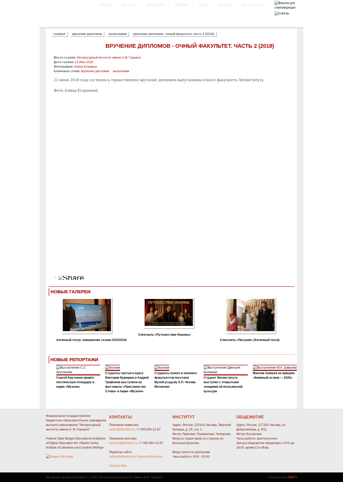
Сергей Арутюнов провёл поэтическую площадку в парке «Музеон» (75, 382)
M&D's (292, 477)
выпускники (118, 34)
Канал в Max (118, 465)
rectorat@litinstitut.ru (123, 443)
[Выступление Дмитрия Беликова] (226, 372)
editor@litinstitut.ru (122, 456)
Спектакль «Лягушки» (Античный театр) (249, 340)
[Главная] (285, 7)
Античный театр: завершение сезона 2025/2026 (91, 340)
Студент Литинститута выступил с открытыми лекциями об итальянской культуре (223, 384)
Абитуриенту (154, 4)
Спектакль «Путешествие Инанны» (164, 334)
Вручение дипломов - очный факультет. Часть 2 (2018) (173, 34)
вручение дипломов (87, 34)
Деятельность (251, 4)
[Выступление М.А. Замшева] (275, 367)
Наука (202, 4)
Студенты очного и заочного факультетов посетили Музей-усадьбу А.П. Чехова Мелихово (175, 379)
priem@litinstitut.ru (122, 429)
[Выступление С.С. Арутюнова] (78, 372)
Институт (128, 4)
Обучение (181, 4)
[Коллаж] (112, 367)
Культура (224, 4)
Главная (105, 4)
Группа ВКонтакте (150, 456)
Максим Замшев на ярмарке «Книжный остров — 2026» (274, 375)
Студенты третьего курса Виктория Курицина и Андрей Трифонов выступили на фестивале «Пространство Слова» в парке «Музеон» (127, 382)
